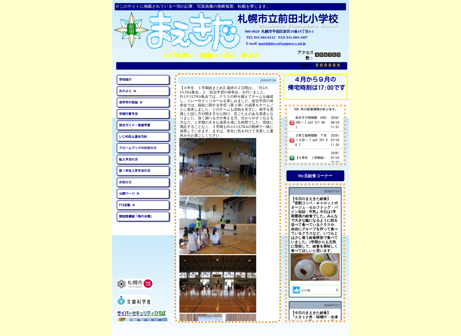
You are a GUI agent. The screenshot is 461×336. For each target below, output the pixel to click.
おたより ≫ (127, 91)
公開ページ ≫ (129, 193)
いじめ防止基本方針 (133, 136)
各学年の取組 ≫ (131, 102)
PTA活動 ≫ (127, 205)
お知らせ (125, 182)
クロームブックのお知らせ (138, 148)
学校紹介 (125, 79)
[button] (315, 290)
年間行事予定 (128, 113)
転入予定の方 (128, 159)
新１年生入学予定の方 (134, 170)
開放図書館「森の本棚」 (136, 216)
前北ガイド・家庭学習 (134, 125)
